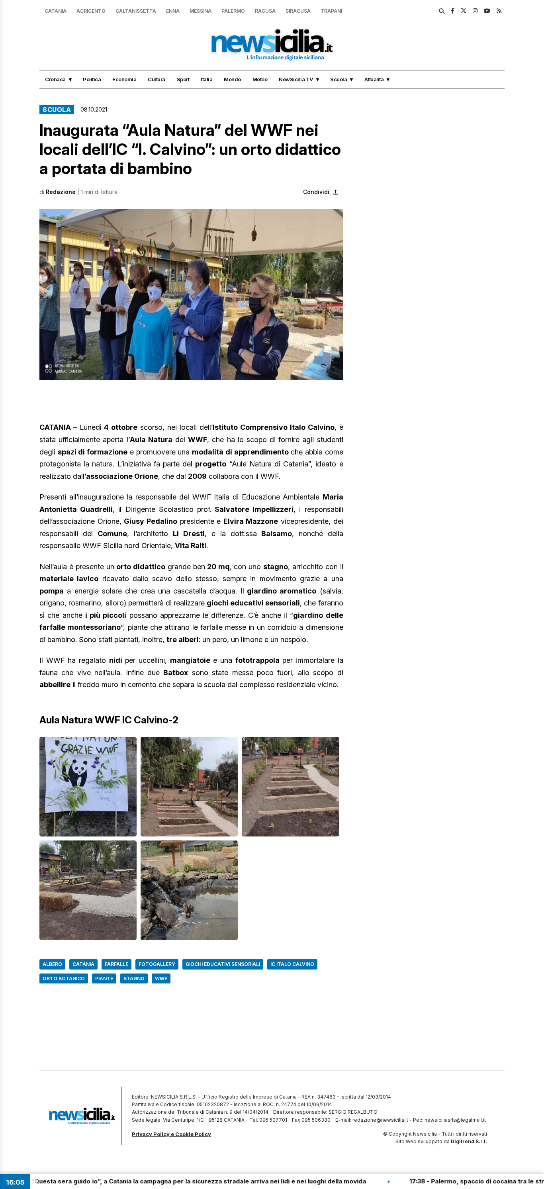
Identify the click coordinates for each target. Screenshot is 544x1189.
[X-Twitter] (463, 10)
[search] (441, 11)
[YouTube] (487, 10)
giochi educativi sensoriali (223, 964)
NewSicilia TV (296, 79)
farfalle (116, 964)
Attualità (374, 79)
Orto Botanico (64, 978)
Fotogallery (157, 964)
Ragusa (265, 11)
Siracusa (298, 11)
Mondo (232, 79)
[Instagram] (475, 10)
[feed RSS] (499, 10)
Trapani (331, 11)
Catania (56, 11)
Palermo (233, 11)
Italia (206, 79)
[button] (191, 294)
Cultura (156, 79)
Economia (124, 79)
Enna (173, 11)
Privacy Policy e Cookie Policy (171, 1134)
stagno (134, 978)
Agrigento (91, 11)
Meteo (260, 79)
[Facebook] (452, 10)
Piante (104, 978)
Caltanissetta (135, 11)
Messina (200, 11)
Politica (92, 79)
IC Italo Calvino (292, 964)
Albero (52, 964)
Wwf (161, 978)
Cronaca (55, 79)
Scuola (338, 79)
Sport (183, 79)
